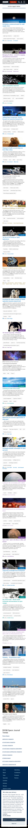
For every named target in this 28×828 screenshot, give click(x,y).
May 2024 (22, 597)
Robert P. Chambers (18, 282)
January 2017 (22, 265)
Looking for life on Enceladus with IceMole (14, 483)
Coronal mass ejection (11, 218)
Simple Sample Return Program (9, 38)
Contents (5, 780)
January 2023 (22, 83)
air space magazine (7, 745)
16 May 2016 (22, 359)
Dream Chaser (6, 190)
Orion (8, 280)
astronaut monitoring (7, 460)
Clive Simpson (9, 103)
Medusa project (21, 131)
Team (4, 775)
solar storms (5, 221)
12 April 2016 (22, 711)
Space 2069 (14, 551)
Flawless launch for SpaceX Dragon (12, 689)
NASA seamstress (16, 613)
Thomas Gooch (16, 71)
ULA (9, 724)
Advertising (17, 769)
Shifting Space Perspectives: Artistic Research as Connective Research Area (13, 118)
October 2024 (22, 330)
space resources (20, 38)
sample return (16, 36)
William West (16, 161)
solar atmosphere (20, 218)
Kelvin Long (9, 643)
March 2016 (22, 235)
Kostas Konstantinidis (11, 494)
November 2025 (21, 629)
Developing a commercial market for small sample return (13, 25)
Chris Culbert (9, 467)
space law (16, 69)
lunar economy (6, 583)
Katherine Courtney (7, 98)
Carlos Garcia (9, 40)
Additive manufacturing (13, 249)
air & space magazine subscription (11, 761)
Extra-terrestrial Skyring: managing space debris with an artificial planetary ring (13, 633)
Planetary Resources (7, 432)
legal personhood (6, 66)
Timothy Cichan (22, 283)
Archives (5, 783)
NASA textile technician (7, 615)
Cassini (4, 492)
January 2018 (22, 415)
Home (4, 769)
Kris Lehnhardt (10, 161)
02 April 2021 (22, 173)
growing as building (7, 131)
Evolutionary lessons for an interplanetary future (14, 510)
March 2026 (22, 655)
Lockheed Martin (6, 278)
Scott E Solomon (10, 525)
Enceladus (10, 492)
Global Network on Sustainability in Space (11, 95)
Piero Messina (9, 223)
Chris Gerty (15, 467)
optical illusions (6, 342)
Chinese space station (14, 187)
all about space (6, 758)
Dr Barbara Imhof (14, 129)
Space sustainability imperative (11, 86)
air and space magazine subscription (12, 748)
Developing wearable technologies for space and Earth (14, 449)
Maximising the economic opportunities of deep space (14, 418)
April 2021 (22, 52)
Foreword (16, 775)
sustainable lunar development (16, 583)
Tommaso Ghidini (6, 251)
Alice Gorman (9, 71)
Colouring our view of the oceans (11, 388)
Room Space (5, 736)
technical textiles (17, 615)
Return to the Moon (15, 66)
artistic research (6, 129)
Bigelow (4, 724)
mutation (10, 520)
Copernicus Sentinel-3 (17, 398)
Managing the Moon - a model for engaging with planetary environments (14, 56)
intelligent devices (16, 460)
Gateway (5, 316)
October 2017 (22, 386)
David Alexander (21, 467)
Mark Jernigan (9, 318)
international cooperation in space (18, 580)
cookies (5, 814)
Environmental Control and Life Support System (12, 313)
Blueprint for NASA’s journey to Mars (12, 268)
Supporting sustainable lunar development (14, 570)
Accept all (14, 819)
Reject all (14, 823)
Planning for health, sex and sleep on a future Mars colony (13, 149)
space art (13, 342)
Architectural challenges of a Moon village (13, 208)
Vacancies (5, 777)
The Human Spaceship (21, 342)
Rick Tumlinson (16, 667)
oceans (14, 401)
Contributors (17, 772)
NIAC (8, 373)
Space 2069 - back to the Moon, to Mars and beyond (14, 540)
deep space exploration (7, 311)
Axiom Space (5, 187)
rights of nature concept (7, 69)
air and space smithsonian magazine (12, 752)
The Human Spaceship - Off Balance (12, 333)
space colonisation (6, 523)
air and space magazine (8, 742)
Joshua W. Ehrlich (10, 282)
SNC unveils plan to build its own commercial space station (11, 177)
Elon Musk (5, 159)
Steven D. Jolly (15, 283)
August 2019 (22, 206)
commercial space (6, 580)
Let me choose (7, 815)
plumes (15, 492)
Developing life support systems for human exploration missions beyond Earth (14, 300)
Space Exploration (15, 554)
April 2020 (22, 506)
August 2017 (22, 145)
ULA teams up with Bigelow (10, 714)
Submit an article (7, 788)
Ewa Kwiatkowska (10, 403)
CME (4, 218)
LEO (13, 98)
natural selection (17, 520)
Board (4, 772)
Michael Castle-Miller (11, 585)
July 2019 (22, 297)
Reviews (5, 785)
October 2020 (22, 537)
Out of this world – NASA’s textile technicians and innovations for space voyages (12, 601)
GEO (20, 429)
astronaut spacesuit (7, 613)
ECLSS (15, 311)
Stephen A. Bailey (9, 283)
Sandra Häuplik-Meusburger (18, 223)
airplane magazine (7, 755)
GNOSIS (22, 95)
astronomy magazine (8, 739)
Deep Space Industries (13, 429)
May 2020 (22, 21)
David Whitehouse (6, 551)
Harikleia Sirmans (10, 617)
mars (10, 159)
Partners (16, 777)
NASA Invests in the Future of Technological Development (10, 362)
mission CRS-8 (6, 699)
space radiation (15, 523)
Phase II (12, 373)
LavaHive (14, 131)
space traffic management (8, 101)
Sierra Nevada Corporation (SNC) (9, 193)
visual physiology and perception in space (11, 345)
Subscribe (13, 2)
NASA (14, 159)
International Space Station (16, 190)
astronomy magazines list (9, 764)
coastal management (7, 398)
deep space (5, 429)
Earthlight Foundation (7, 667)
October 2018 (22, 446)
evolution (5, 520)
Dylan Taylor (9, 434)
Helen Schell (9, 347)
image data (5, 401)
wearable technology (7, 465)
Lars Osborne (15, 40)
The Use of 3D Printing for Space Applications (11, 238)
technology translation (13, 462)
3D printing (5, 249)
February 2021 (22, 568)
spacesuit (5, 462)
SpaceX (12, 699)
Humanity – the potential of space (11, 657)
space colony (19, 159)
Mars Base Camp (18, 278)
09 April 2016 (22, 686)
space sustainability (19, 98)
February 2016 (22, 115)
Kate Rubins (5, 468)
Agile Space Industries (7, 36)
